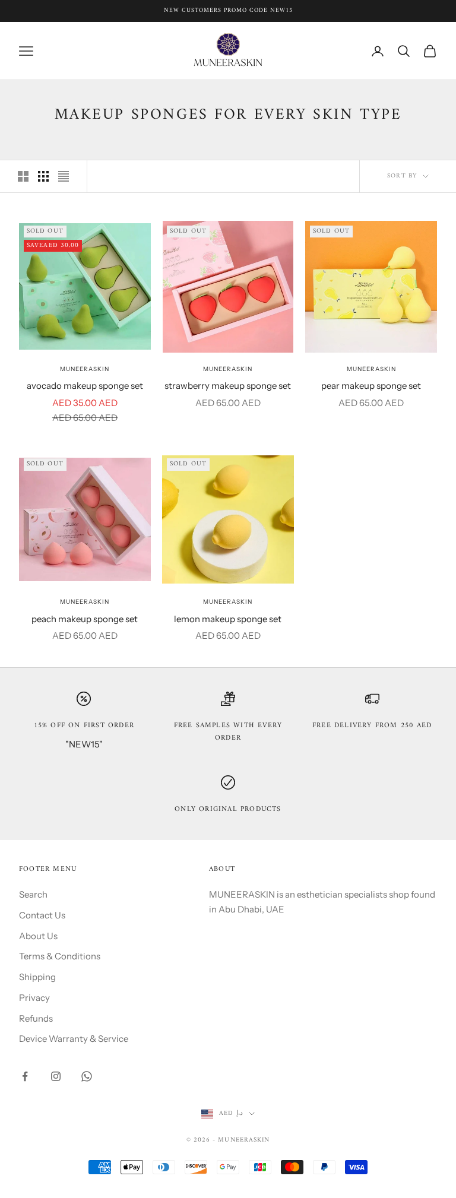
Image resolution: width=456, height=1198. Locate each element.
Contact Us (42, 915)
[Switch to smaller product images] (43, 176)
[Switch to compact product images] (63, 176)
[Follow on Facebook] (25, 1076)
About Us (38, 936)
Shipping (37, 977)
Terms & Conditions (59, 956)
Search (33, 894)
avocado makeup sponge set (85, 385)
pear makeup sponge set (371, 385)
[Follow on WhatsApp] (87, 1076)
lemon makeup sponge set (227, 619)
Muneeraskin (84, 369)
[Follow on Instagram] (56, 1076)
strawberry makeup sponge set (227, 385)
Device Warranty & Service (73, 1038)
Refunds (36, 1018)
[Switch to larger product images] (23, 176)
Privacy (34, 997)
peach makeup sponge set (84, 619)
